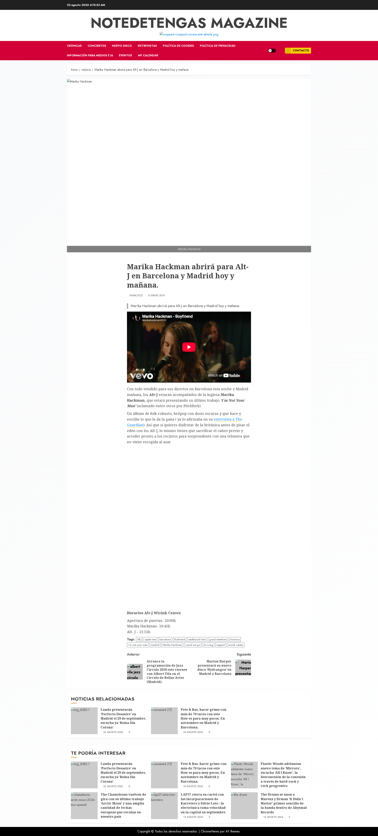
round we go (192, 645)
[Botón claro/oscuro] (272, 51)
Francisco (136, 295)
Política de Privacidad (217, 46)
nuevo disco (122, 46)
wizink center (235, 645)
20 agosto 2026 (193, 732)
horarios (235, 639)
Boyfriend (179, 639)
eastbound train (197, 639)
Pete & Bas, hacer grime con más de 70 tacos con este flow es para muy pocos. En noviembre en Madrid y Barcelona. (203, 718)
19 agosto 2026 (193, 817)
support (221, 645)
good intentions (218, 639)
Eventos (125, 55)
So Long (208, 645)
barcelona (165, 639)
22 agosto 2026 (113, 732)
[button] (280, 50)
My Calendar (148, 55)
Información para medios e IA (90, 55)
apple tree (150, 639)
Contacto (301, 50)
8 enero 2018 (156, 295)
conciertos (97, 46)
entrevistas (147, 46)
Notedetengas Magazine (189, 23)
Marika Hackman (172, 645)
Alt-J (139, 639)
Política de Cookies (178, 46)
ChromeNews (210, 831)
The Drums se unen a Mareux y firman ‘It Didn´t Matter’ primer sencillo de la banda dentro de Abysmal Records (284, 803)
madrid (155, 645)
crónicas (74, 46)
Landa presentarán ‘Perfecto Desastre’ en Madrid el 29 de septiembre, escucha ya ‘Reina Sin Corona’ (123, 718)
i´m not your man (138, 645)
